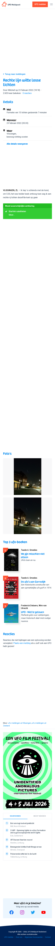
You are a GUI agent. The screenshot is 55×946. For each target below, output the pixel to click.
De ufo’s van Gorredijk (33, 581)
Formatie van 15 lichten (17, 112)
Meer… (12, 215)
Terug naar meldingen (15, 74)
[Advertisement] (27, 41)
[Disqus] (27, 684)
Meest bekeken (40, 816)
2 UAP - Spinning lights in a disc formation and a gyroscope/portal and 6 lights (28, 831)
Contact (48, 937)
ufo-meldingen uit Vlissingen (19, 723)
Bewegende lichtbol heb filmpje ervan (26, 847)
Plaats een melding (22, 643)
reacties (27, 93)
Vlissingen (11, 134)
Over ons (19, 937)
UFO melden (8, 937)
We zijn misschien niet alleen (33, 555)
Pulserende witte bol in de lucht (23, 854)
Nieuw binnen (15, 816)
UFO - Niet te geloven (32, 612)
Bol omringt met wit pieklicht (22, 823)
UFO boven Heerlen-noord (21, 840)
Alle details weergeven (17, 144)
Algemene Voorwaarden (34, 937)
